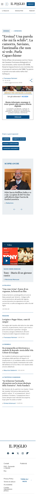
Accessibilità (8, 483)
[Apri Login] (6, 4)
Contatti (6, 462)
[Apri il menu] (2, 4)
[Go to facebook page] (8, 452)
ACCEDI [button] (25, 96)
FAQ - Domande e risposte (9, 466)
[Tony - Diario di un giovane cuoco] (17, 255)
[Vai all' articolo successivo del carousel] (21, 208)
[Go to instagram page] (23, 452)
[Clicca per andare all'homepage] (17, 445)
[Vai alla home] (18, 4)
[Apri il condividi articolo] (31, 80)
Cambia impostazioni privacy (8, 488)
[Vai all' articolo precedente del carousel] (14, 208)
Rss (5, 470)
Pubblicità (23, 462)
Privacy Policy (8, 477)
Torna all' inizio (25, 479)
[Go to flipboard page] (27, 452)
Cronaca (6, 31)
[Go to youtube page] (13, 452)
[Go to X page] (18, 452)
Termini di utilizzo (9, 480)
